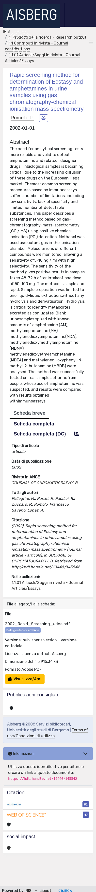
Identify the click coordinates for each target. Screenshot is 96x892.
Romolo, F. (22, 117)
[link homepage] (33, 16)
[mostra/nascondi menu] (91, 42)
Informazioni (23, 753)
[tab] (76, 434)
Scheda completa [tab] (34, 423)
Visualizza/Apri (26, 679)
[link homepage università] (20, 42)
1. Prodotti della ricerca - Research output (47, 37)
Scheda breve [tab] (29, 413)
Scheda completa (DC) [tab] (40, 433)
